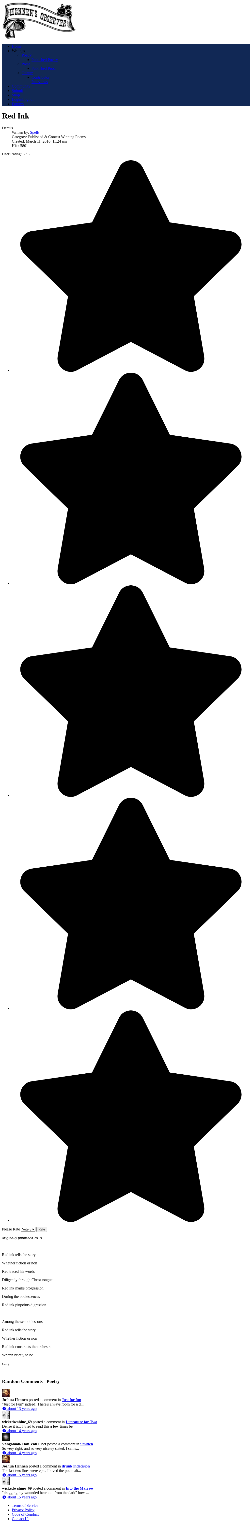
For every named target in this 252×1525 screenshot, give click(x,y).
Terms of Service (25, 1505)
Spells (34, 132)
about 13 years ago (21, 1409)
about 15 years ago (21, 1475)
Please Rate (11, 1229)
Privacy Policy (23, 1510)
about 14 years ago (21, 1431)
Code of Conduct (25, 1514)
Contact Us (20, 1519)
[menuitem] (16, 46)
